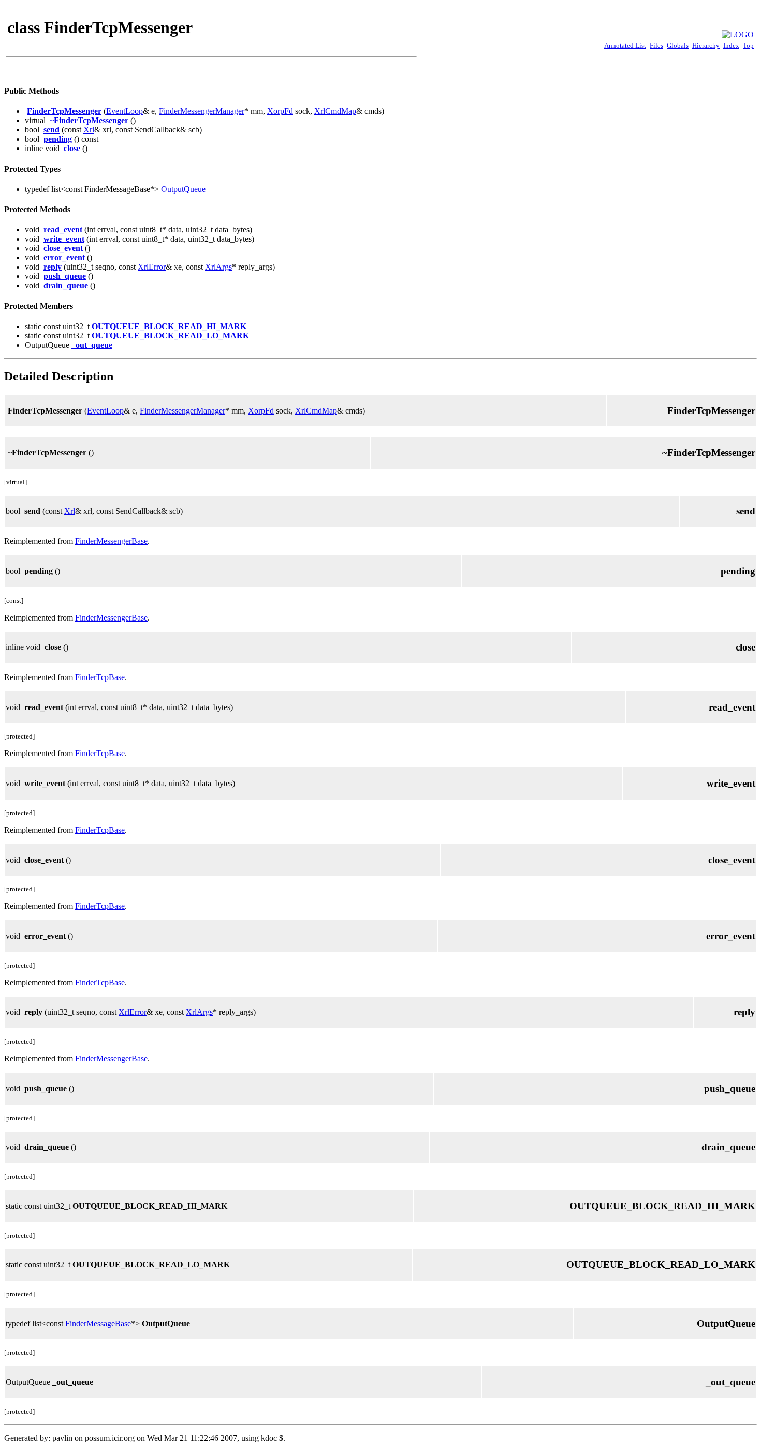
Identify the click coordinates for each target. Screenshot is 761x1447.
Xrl (88, 129)
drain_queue (65, 285)
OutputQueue (183, 189)
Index (731, 45)
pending (57, 139)
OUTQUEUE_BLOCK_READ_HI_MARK (169, 326)
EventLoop (124, 111)
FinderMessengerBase (111, 541)
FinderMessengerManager (201, 111)
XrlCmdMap (335, 111)
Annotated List (625, 45)
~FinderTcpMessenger (89, 120)
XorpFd (280, 111)
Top (748, 45)
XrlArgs (218, 266)
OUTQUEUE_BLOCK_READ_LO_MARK (170, 335)
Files (656, 45)
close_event (63, 248)
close (72, 148)
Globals (678, 45)
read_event (62, 229)
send (51, 129)
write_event (63, 238)
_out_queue (91, 345)
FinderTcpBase (100, 677)
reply (52, 266)
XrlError (152, 266)
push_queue (64, 276)
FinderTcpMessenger (64, 111)
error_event (64, 257)
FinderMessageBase (98, 1323)
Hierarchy (706, 45)
